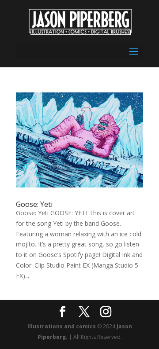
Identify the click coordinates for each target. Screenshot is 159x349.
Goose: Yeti (34, 204)
